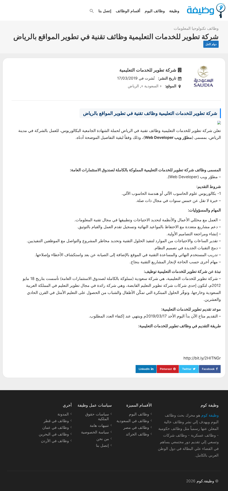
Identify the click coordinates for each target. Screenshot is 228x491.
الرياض (133, 86)
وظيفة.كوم (205, 481)
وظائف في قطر (56, 421)
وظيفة (174, 10)
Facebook (208, 369)
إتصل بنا (104, 10)
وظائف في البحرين (54, 434)
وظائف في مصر (136, 427)
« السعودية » (151, 86)
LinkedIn (144, 369)
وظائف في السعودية (132, 421)
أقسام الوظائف (128, 10)
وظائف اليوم (155, 10)
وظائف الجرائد (137, 434)
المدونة (63, 414)
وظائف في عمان (55, 427)
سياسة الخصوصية (95, 432)
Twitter (186, 369)
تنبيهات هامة (99, 425)
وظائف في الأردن (55, 441)
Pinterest (166, 369)
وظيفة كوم (210, 415)
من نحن (102, 439)
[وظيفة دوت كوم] (206, 10)
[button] (91, 10)
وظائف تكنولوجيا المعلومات (196, 28)
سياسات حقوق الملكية (97, 416)
